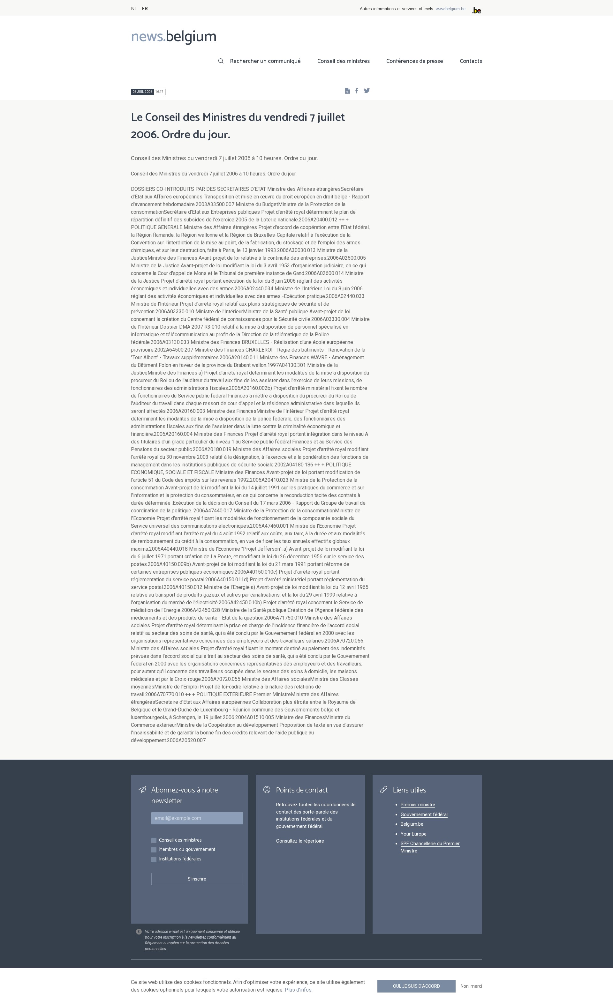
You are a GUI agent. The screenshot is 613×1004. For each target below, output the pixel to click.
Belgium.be (412, 824)
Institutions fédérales (180, 859)
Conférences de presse (414, 61)
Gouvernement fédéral (424, 814)
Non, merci (471, 986)
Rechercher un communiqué (265, 61)
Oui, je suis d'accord (416, 986)
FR (145, 8)
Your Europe (414, 834)
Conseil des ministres (343, 61)
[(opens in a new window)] (354, 90)
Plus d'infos (298, 990)
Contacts (471, 61)
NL (134, 8)
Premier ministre (418, 804)
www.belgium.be (450, 8)
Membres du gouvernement (187, 849)
